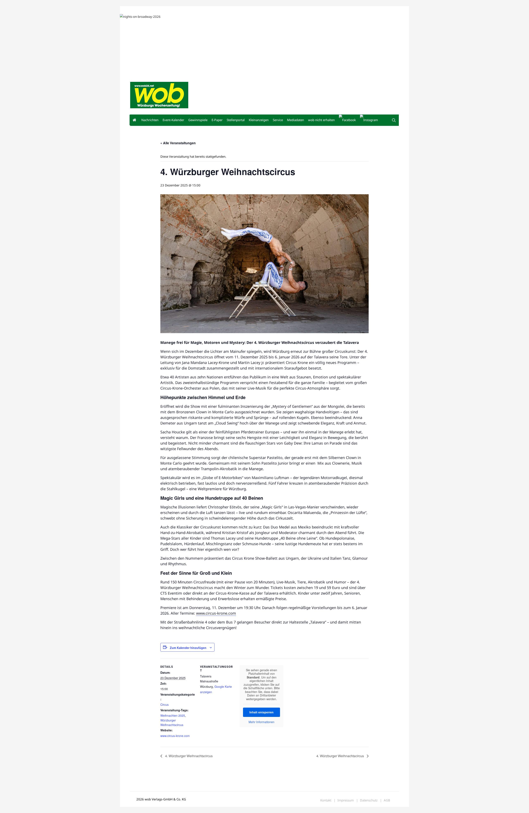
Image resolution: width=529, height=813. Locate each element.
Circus (164, 704)
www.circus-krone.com (216, 613)
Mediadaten (137, 10)
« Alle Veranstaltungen (178, 143)
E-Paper (217, 120)
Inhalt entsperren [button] (261, 712)
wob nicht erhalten (158, 10)
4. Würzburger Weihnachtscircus (188, 755)
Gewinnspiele (197, 120)
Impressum (191, 10)
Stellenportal (236, 120)
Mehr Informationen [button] (261, 722)
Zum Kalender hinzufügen (188, 648)
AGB (387, 800)
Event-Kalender (173, 120)
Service (278, 120)
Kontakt (177, 10)
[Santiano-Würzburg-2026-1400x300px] (327, 44)
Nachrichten (149, 120)
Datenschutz (369, 800)
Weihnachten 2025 (172, 715)
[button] (394, 120)
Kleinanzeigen (259, 120)
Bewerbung (207, 10)
